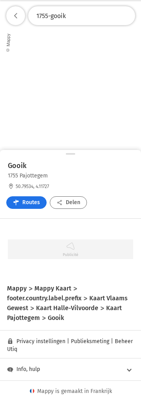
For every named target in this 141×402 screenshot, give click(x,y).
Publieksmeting (90, 341)
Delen (73, 202)
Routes (31, 202)
